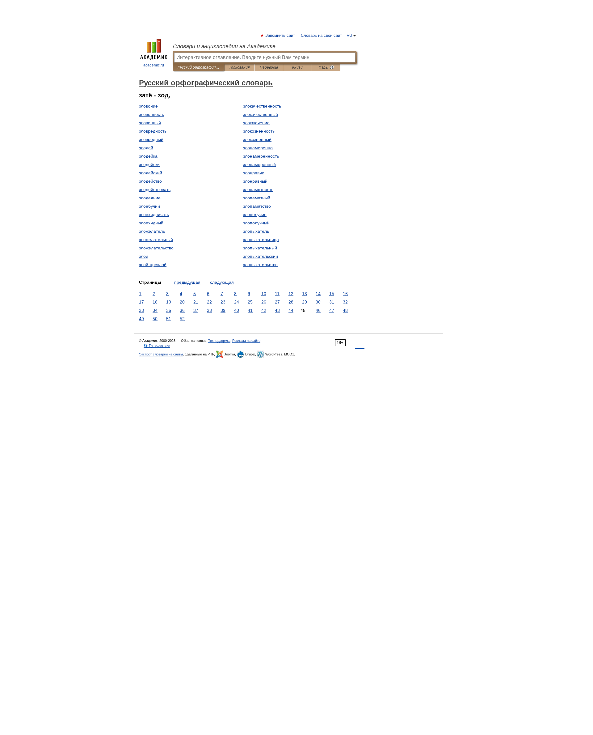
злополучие (255, 214)
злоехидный (151, 222)
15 (331, 293)
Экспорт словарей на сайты (161, 354)
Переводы (269, 67)
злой (143, 256)
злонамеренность (261, 156)
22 (209, 302)
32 (345, 302)
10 (263, 293)
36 (182, 310)
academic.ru (153, 65)
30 (318, 302)
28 (290, 302)
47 (331, 310)
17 (141, 302)
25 (250, 302)
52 (182, 318)
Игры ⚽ (326, 67)
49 (141, 318)
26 (263, 302)
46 (318, 310)
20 (182, 302)
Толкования (239, 67)
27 (277, 302)
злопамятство (257, 206)
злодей (146, 147)
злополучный (256, 222)
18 (155, 302)
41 (250, 310)
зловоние (148, 106)
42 (263, 310)
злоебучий (149, 206)
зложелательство (156, 247)
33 (141, 310)
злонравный (255, 181)
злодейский (150, 172)
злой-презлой (152, 264)
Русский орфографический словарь (198, 67)
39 (223, 310)
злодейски (149, 164)
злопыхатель (256, 231)
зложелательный (156, 239)
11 (277, 293)
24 (236, 302)
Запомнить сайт (280, 35)
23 (223, 302)
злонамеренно (258, 147)
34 (155, 310)
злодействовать (154, 189)
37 (195, 310)
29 (304, 302)
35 (168, 310)
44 (290, 310)
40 (236, 310)
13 (304, 293)
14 (318, 293)
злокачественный (260, 114)
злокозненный (257, 139)
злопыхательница (261, 239)
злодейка (148, 156)
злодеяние (150, 197)
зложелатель (152, 231)
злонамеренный (259, 164)
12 (290, 293)
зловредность (152, 131)
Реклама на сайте (246, 340)
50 (155, 318)
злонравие (253, 172)
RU (349, 35)
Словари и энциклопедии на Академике (224, 46)
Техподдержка (219, 340)
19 (168, 302)
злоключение (256, 122)
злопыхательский (260, 256)
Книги (297, 67)
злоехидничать (154, 214)
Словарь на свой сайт (321, 35)
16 (345, 293)
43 (277, 310)
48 (345, 310)
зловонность (151, 114)
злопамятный (256, 197)
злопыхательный (260, 247)
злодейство (150, 181)
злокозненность (259, 131)
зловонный (150, 122)
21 (195, 302)
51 (168, 318)
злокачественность (262, 106)
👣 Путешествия (157, 345)
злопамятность (258, 189)
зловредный (151, 139)
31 (331, 302)
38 (209, 310)
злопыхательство (260, 264)
